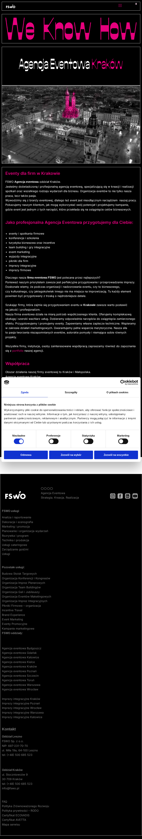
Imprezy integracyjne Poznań (21, 703)
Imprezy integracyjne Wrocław (22, 708)
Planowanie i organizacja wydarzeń (25, 531)
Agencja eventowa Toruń (18, 680)
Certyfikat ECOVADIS (15, 815)
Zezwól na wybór (71, 454)
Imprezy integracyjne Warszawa (23, 712)
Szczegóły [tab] (71, 392)
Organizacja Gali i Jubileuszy (21, 592)
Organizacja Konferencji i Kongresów (26, 578)
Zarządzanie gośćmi (15, 549)
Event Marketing (12, 619)
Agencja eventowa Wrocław (20, 689)
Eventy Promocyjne (14, 624)
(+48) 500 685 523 (19, 755)
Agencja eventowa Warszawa (21, 685)
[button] (120, 5)
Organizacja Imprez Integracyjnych (24, 601)
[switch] (54, 441)
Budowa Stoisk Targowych (19, 573)
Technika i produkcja (15, 540)
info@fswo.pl (10, 788)
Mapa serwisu (11, 824)
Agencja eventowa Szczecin (20, 675)
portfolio (18, 350)
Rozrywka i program (15, 535)
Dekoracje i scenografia (17, 522)
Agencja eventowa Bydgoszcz (21, 648)
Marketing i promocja (16, 526)
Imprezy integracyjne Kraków (21, 699)
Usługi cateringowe (14, 545)
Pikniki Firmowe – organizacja (21, 605)
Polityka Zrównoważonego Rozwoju (25, 806)
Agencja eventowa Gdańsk (19, 652)
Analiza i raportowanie (16, 517)
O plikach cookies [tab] (117, 392)
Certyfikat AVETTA (14, 820)
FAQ (4, 801)
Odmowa (25, 454)
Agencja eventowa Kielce (18, 662)
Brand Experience (13, 615)
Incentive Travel (12, 610)
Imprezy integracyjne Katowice (22, 717)
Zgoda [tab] (25, 392)
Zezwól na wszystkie (116, 454)
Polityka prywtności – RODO (20, 810)
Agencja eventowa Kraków (19, 666)
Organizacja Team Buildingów (21, 587)
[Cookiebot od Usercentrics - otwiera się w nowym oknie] (123, 382)
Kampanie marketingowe (18, 628)
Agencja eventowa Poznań (19, 671)
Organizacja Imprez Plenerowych (23, 583)
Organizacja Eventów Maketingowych (26, 596)
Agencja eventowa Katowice (20, 657)
